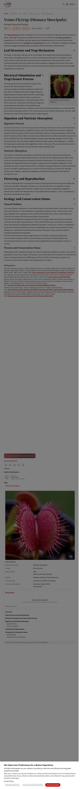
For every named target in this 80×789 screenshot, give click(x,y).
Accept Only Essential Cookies (33, 785)
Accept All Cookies (53, 785)
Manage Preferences (12, 785)
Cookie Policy (9, 781)
